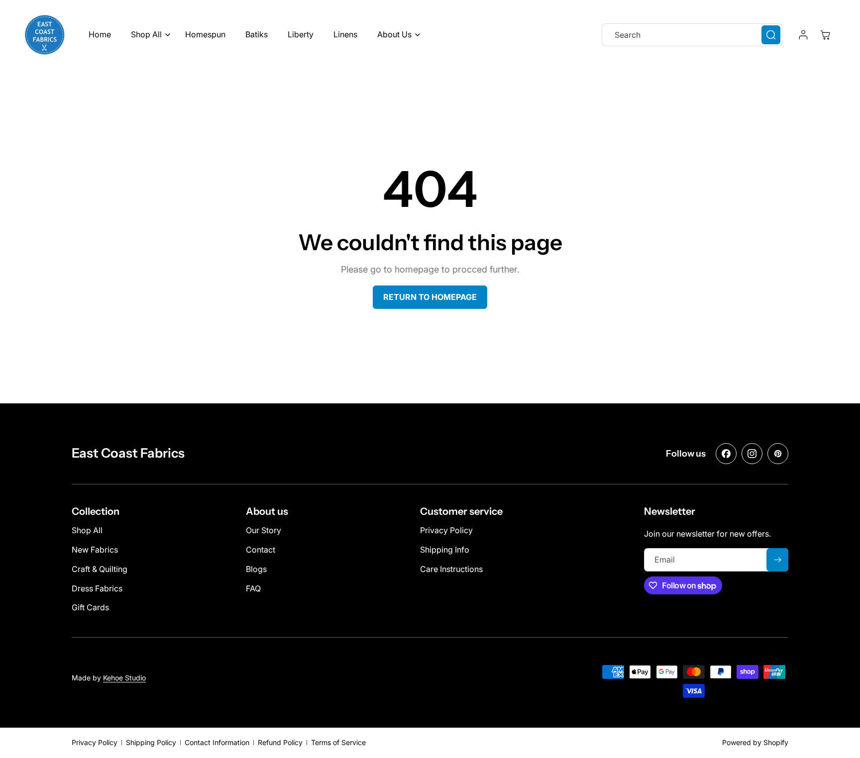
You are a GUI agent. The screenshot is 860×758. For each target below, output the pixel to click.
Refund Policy (280, 742)
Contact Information (217, 742)
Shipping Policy (151, 742)
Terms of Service (338, 742)
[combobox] (692, 35)
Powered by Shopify (755, 742)
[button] (148, 34)
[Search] (770, 34)
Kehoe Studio (124, 677)
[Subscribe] (777, 559)
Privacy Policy (94, 742)
